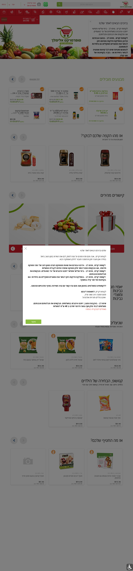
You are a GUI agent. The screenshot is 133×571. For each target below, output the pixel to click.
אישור (33, 322)
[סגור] (25, 248)
